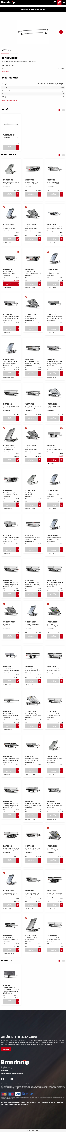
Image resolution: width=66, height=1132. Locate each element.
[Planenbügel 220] (11, 124)
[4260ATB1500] (11, 835)
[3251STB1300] (33, 745)
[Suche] (49, 2)
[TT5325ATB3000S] (55, 835)
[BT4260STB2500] (55, 479)
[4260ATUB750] (55, 880)
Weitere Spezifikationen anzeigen (9, 100)
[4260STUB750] (11, 258)
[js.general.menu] (63, 2)
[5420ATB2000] (33, 348)
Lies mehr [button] (6, 1049)
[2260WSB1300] (33, 880)
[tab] (5, 50)
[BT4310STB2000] (11, 214)
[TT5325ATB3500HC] (33, 214)
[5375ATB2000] (11, 569)
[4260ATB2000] (55, 214)
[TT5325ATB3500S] (11, 611)
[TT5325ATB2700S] (55, 611)
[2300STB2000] (11, 479)
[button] (59, 110)
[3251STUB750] (55, 303)
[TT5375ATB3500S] (33, 435)
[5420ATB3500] (33, 393)
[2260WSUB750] (33, 258)
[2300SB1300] (55, 169)
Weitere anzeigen (6, 186)
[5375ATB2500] (11, 790)
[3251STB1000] (11, 303)
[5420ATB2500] (33, 524)
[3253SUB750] (55, 435)
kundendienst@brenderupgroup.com (12, 1073)
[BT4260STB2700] (55, 524)
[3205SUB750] (11, 524)
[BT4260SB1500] (33, 479)
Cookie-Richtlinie (23, 1104)
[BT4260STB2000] (11, 348)
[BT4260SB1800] (55, 745)
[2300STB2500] (33, 169)
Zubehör (38, 1130)
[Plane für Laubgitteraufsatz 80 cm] (11, 974)
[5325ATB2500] (55, 569)
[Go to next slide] (61, 32)
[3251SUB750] (55, 348)
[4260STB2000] (11, 925)
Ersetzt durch (5, 71)
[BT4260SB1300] (11, 169)
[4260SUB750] (11, 700)
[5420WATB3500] (55, 925)
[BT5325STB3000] (33, 925)
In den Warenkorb (9, 283)
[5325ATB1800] (11, 393)
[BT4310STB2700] (55, 258)
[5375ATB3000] (33, 569)
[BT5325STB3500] (11, 435)
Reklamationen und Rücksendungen (25, 1102)
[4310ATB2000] (33, 835)
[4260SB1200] (33, 790)
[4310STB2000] (11, 745)
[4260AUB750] (33, 656)
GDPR (39, 1102)
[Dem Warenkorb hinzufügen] (17, 147)
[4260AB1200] (11, 656)
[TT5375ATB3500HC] (33, 303)
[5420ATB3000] (55, 700)
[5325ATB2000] (55, 656)
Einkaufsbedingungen (7, 1102)
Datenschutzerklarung (48, 1102)
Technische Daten (30, 1130)
